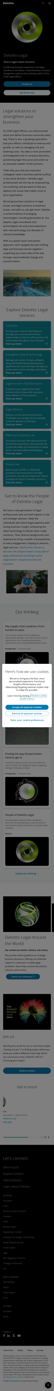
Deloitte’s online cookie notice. (33, 697)
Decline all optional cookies (27, 713)
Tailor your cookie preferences (27, 720)
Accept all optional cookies (27, 707)
